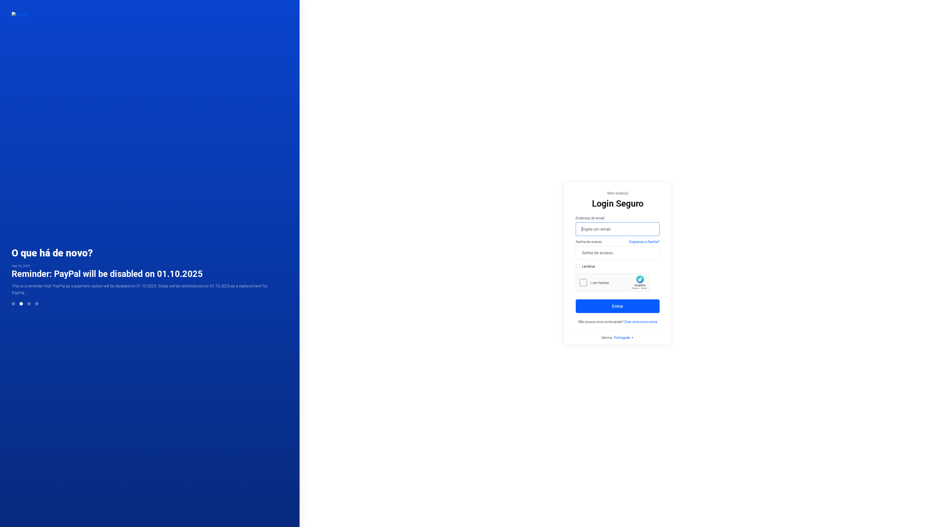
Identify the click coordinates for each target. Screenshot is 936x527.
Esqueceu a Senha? (644, 242)
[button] (13, 303)
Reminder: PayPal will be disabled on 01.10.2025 (107, 274)
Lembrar (588, 266)
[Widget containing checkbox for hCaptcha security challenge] (612, 282)
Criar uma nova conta (640, 322)
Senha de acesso (589, 242)
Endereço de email (590, 218)
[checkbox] (578, 266)
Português (622, 338)
